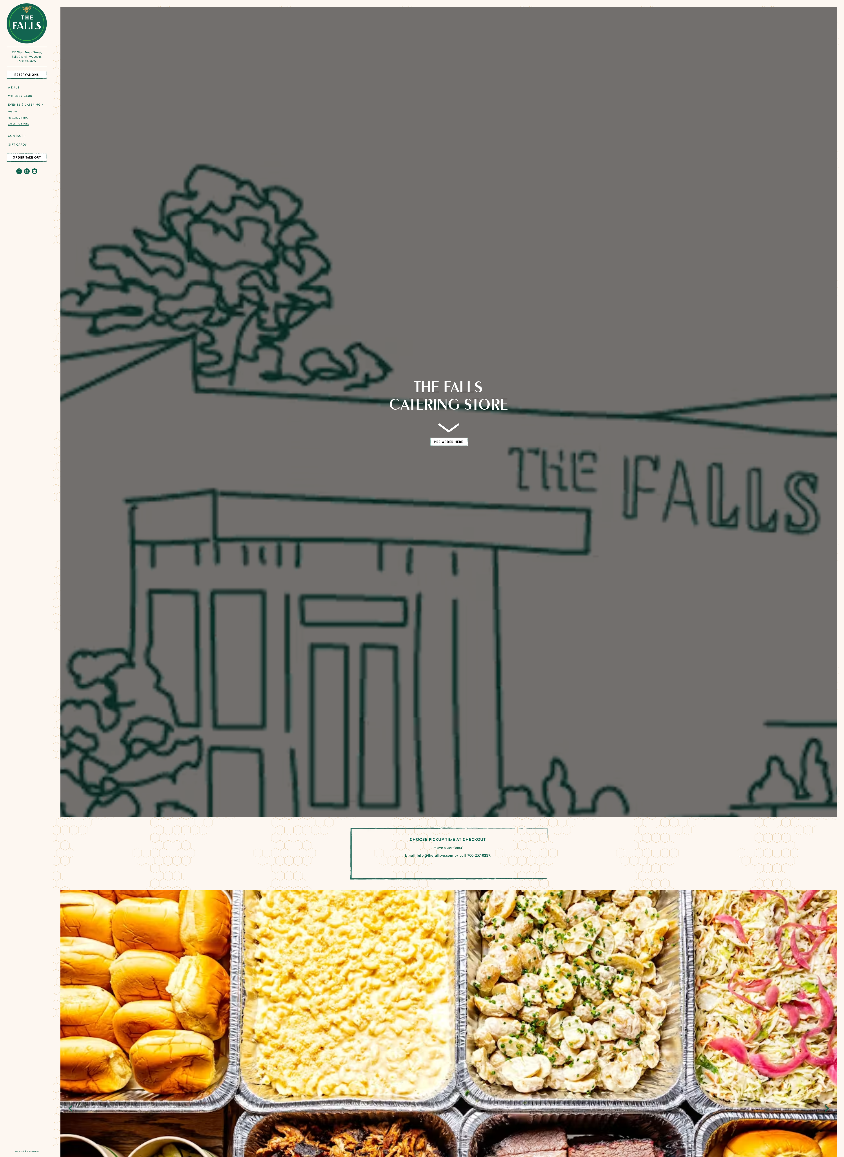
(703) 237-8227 (26, 61)
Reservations (31, 74)
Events (13, 112)
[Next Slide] (827, 1108)
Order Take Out (27, 157)
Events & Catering (24, 104)
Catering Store (18, 124)
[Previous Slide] (70, 1108)
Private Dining (18, 118)
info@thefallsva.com (435, 856)
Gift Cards (18, 144)
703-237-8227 (478, 856)
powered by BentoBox (34, 1151)
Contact (15, 136)
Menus (13, 87)
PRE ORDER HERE (451, 442)
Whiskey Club (20, 95)
